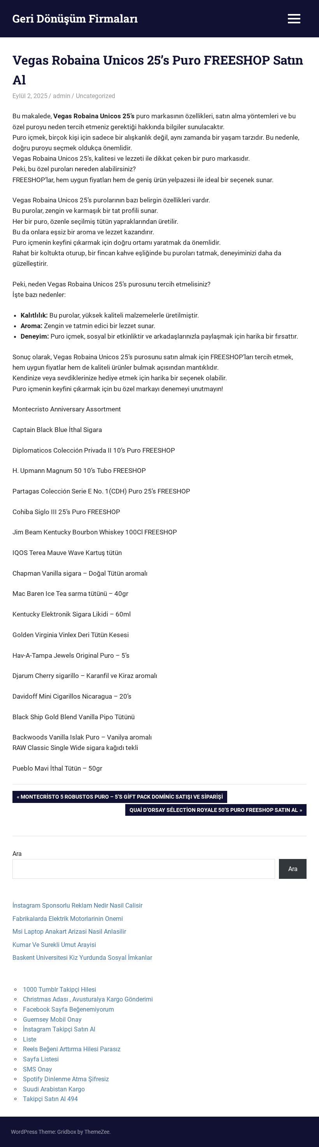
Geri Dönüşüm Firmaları (75, 18)
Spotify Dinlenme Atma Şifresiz (66, 1079)
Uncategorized (95, 96)
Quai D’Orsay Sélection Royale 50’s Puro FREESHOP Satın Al (213, 811)
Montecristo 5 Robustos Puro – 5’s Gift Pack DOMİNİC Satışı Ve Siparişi (121, 798)
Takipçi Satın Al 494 (50, 1099)
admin (61, 96)
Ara (17, 853)
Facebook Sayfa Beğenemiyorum (68, 1009)
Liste (29, 1039)
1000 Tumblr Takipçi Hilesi (59, 989)
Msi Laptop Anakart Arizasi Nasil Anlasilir (69, 931)
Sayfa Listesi (41, 1059)
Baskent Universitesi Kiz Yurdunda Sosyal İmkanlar (82, 957)
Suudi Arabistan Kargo (54, 1089)
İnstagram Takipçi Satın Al (59, 1029)
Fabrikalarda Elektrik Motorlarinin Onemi (67, 918)
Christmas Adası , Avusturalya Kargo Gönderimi (88, 999)
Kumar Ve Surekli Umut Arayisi (54, 945)
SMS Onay (37, 1069)
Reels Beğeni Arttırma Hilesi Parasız (72, 1049)
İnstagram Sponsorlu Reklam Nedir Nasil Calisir (77, 905)
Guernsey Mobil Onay (52, 1019)
